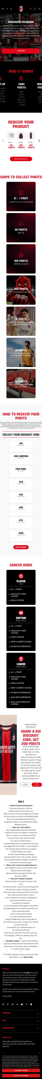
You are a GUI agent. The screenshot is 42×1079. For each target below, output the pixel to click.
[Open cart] (39, 9)
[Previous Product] (3, 141)
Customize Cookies (21, 1070)
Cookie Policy (35, 1066)
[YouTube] (22, 1004)
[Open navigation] (3, 9)
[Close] (39, 1053)
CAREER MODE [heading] (21, 565)
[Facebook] (8, 1004)
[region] (21, 1064)
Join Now (21, 51)
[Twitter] (26, 1004)
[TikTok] (17, 1004)
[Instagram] (12, 1004)
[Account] (35, 9)
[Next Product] (39, 141)
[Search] (7, 9)
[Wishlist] (31, 9)
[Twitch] (3, 1004)
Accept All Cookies (21, 1076)
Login (21, 44)
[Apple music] (31, 1004)
